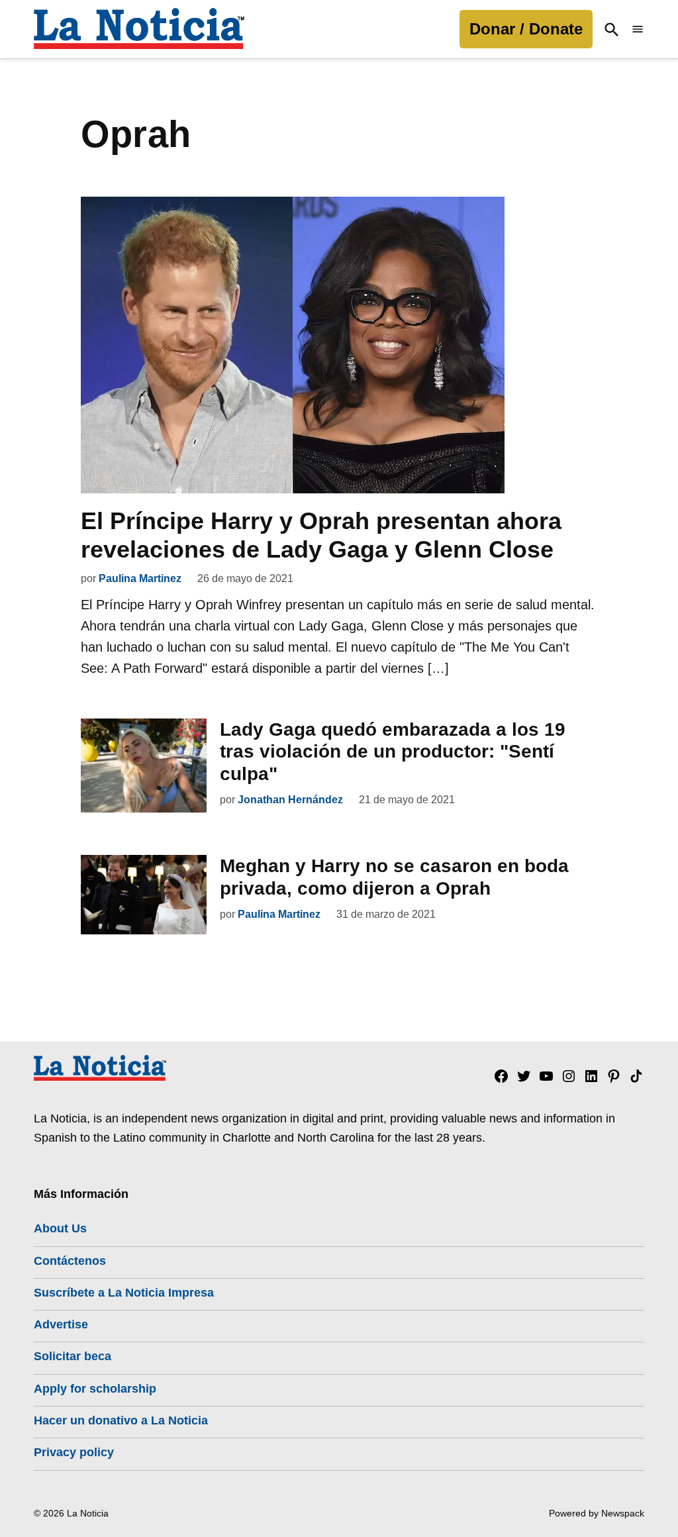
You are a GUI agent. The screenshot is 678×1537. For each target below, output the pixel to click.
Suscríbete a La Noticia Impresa (124, 1292)
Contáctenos (70, 1260)
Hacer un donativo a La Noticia (121, 1420)
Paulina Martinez (140, 578)
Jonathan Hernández (290, 799)
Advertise (61, 1324)
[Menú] (637, 29)
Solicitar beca (72, 1356)
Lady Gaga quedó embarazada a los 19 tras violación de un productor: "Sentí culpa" (392, 751)
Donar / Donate (526, 29)
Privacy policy (74, 1452)
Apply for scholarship (95, 1388)
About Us (60, 1228)
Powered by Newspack (596, 1513)
